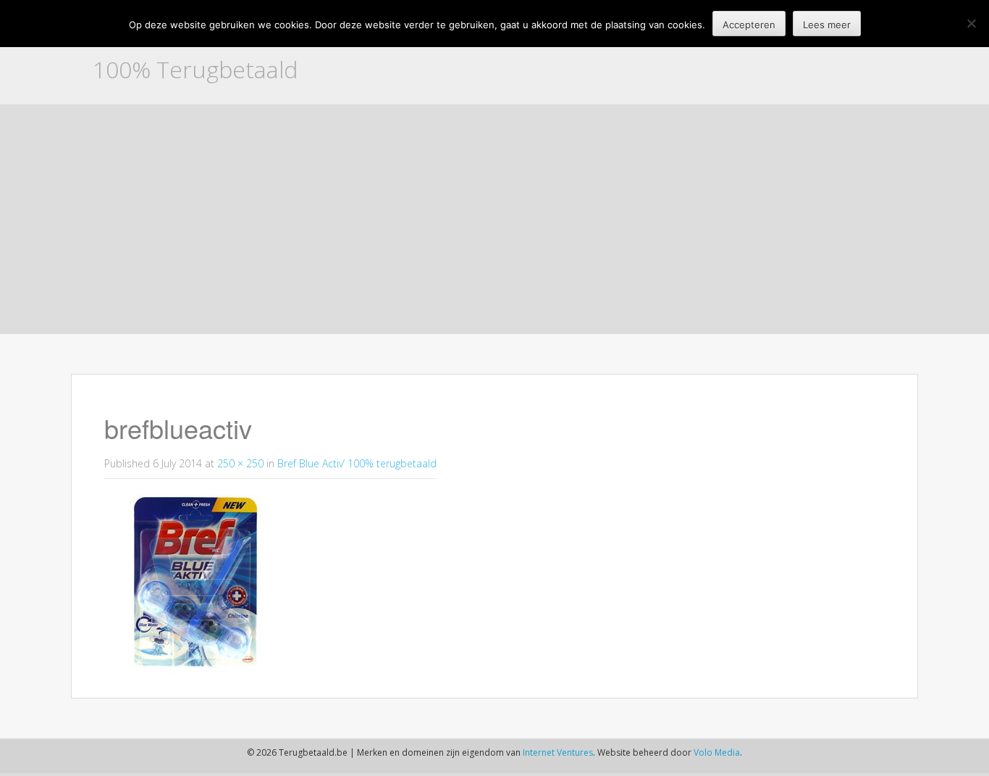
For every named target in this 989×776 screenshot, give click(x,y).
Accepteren (749, 24)
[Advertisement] (494, 223)
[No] (971, 23)
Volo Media (717, 752)
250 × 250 (240, 463)
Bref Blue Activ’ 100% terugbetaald (357, 463)
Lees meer (827, 24)
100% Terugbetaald (195, 69)
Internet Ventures (558, 752)
